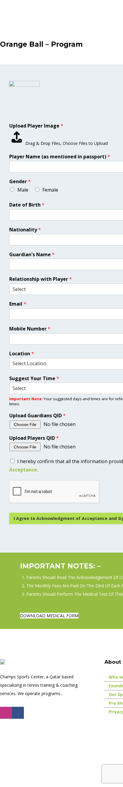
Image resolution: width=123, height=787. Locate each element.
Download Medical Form (49, 615)
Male (22, 189)
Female (50, 189)
